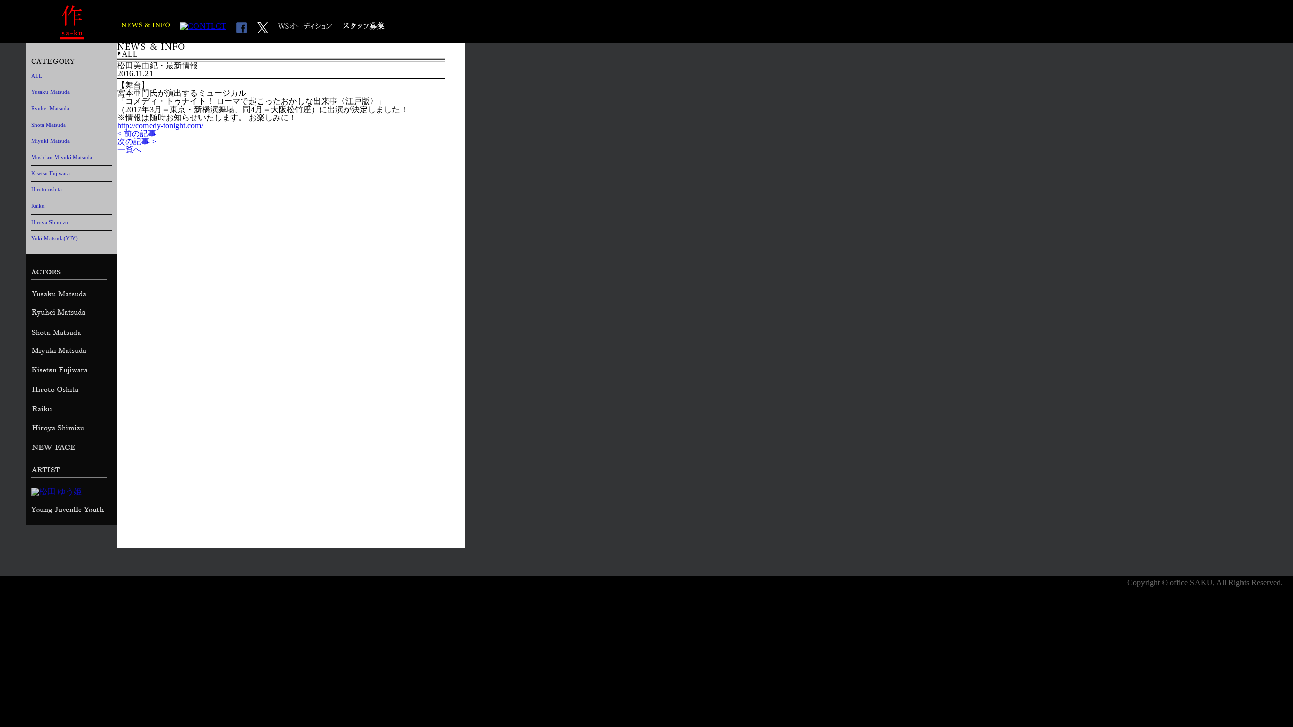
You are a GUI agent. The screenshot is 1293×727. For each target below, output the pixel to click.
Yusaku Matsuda (50, 92)
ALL (36, 76)
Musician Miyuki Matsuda (61, 157)
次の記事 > (136, 141)
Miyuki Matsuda (50, 141)
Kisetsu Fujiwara (50, 173)
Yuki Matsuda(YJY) (54, 238)
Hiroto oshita (46, 189)
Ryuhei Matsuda (50, 108)
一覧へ (129, 149)
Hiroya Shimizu (49, 222)
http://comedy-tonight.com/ (160, 125)
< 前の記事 (136, 133)
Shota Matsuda (48, 125)
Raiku (38, 206)
